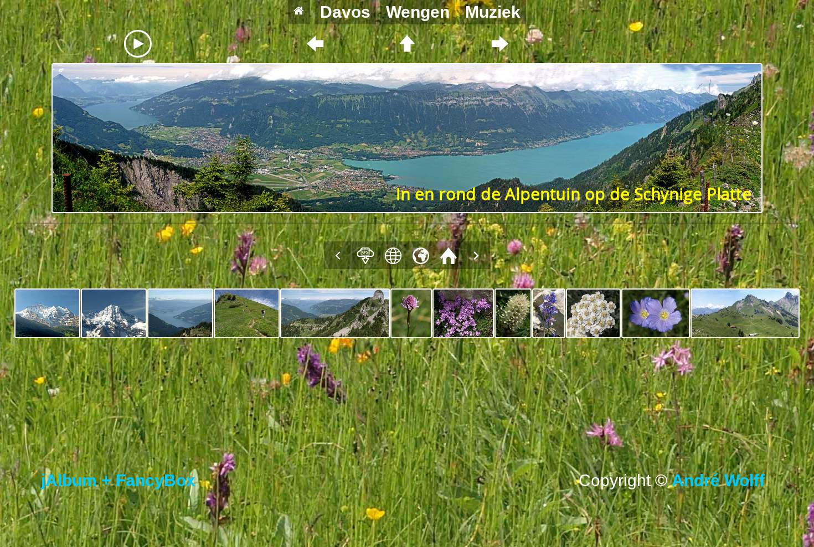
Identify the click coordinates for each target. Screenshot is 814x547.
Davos (345, 12)
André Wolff (723, 480)
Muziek (493, 12)
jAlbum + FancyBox (118, 480)
